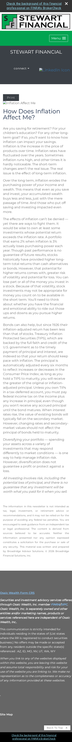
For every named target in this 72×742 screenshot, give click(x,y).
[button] (58, 38)
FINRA (55, 604)
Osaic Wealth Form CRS (17, 593)
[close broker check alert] (66, 3)
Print (11, 97)
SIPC (64, 604)
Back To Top (55, 727)
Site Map (6, 714)
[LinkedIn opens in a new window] (54, 70)
